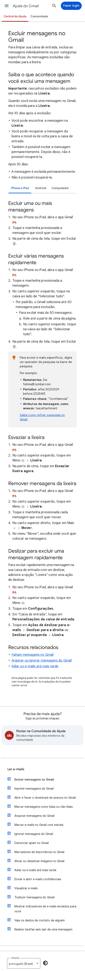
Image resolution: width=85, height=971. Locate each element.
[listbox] (23, 963)
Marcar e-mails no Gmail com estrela (38, 825)
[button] (7, 6)
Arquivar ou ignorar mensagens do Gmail (42, 660)
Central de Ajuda (15, 16)
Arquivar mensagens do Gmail (34, 816)
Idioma (15, 957)
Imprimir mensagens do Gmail (34, 788)
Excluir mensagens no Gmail (34, 779)
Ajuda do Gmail (26, 6)
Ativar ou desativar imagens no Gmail (39, 861)
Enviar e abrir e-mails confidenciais (37, 879)
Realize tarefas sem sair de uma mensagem (43, 929)
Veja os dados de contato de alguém (39, 920)
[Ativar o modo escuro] (45, 963)
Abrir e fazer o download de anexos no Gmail (45, 797)
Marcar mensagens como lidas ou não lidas (43, 807)
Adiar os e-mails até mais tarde (35, 666)
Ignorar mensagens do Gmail (33, 834)
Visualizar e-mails (26, 888)
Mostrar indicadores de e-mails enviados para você (45, 908)
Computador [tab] (60, 188)
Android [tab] (40, 188)
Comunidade (39, 16)
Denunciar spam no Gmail (31, 843)
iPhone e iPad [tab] (20, 188)
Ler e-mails (15, 769)
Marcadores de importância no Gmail (39, 852)
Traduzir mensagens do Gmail (34, 897)
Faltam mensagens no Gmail (32, 655)
